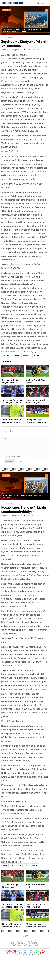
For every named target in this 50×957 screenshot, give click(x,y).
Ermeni (16, 356)
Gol (12, 866)
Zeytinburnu (7, 361)
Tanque (34, 866)
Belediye (6, 356)
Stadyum (26, 356)
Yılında (36, 356)
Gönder (9, 461)
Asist (5, 866)
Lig (26, 866)
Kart (19, 866)
